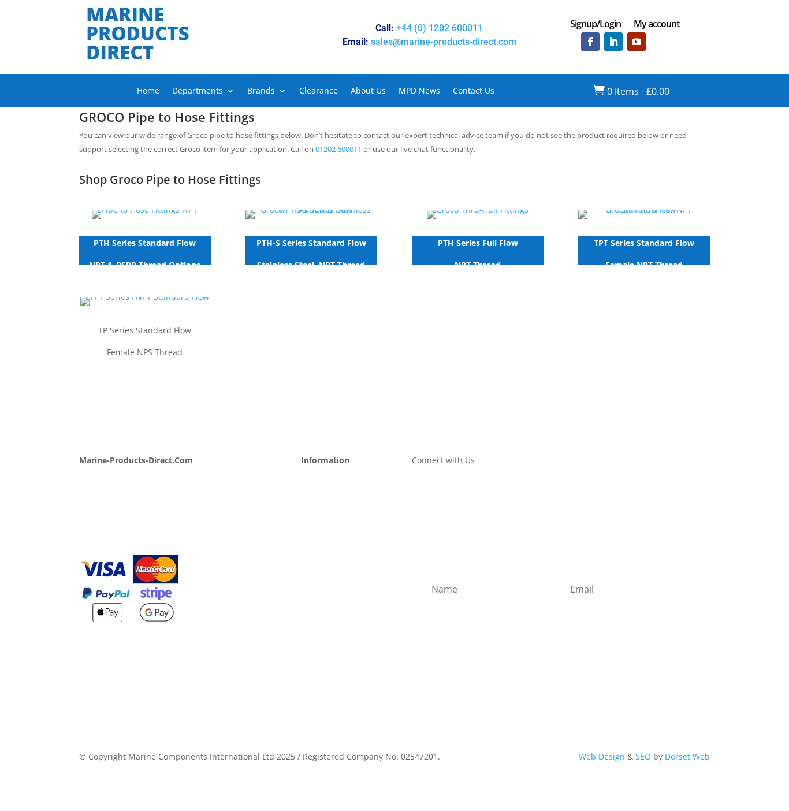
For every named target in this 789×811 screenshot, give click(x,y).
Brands (261, 91)
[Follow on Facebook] (590, 41)
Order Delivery (329, 509)
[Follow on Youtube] (636, 41)
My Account (101, 482)
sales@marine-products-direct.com (443, 41)
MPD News (419, 91)
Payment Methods (336, 495)
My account (656, 25)
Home (148, 91)
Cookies (315, 578)
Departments (197, 91)
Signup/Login (595, 25)
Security (316, 564)
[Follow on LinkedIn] (613, 41)
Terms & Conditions (339, 550)
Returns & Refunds (337, 523)
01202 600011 (338, 149)
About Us (368, 91)
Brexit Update (105, 536)
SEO (643, 756)
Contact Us (473, 91)
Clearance (318, 91)
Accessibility (324, 592)
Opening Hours (330, 482)
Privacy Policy (326, 536)
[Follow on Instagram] (659, 41)
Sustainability (105, 523)
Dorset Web (687, 756)
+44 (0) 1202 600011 (439, 28)
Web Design (602, 756)
